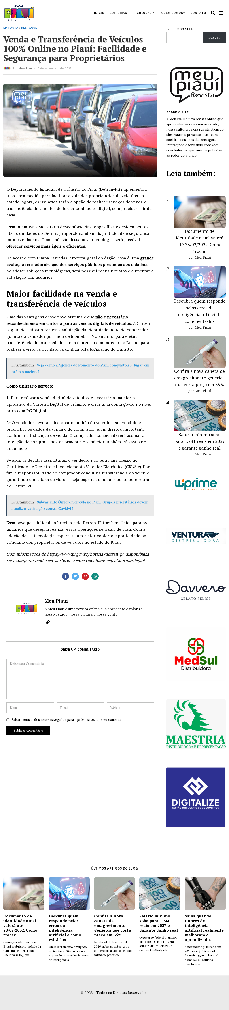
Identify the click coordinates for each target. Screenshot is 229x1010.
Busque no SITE (179, 28)
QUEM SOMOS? (173, 13)
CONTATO (198, 13)
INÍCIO (99, 13)
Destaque (29, 28)
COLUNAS (144, 13)
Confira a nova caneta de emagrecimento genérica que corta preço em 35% (199, 378)
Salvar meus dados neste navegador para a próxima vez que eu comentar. (67, 720)
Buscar (214, 37)
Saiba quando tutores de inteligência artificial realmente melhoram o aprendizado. (204, 927)
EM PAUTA (10, 28)
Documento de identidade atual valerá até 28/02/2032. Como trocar (20, 925)
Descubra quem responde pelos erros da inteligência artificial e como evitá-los (65, 927)
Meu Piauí (26, 68)
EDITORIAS (118, 13)
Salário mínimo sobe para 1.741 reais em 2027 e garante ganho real (199, 441)
